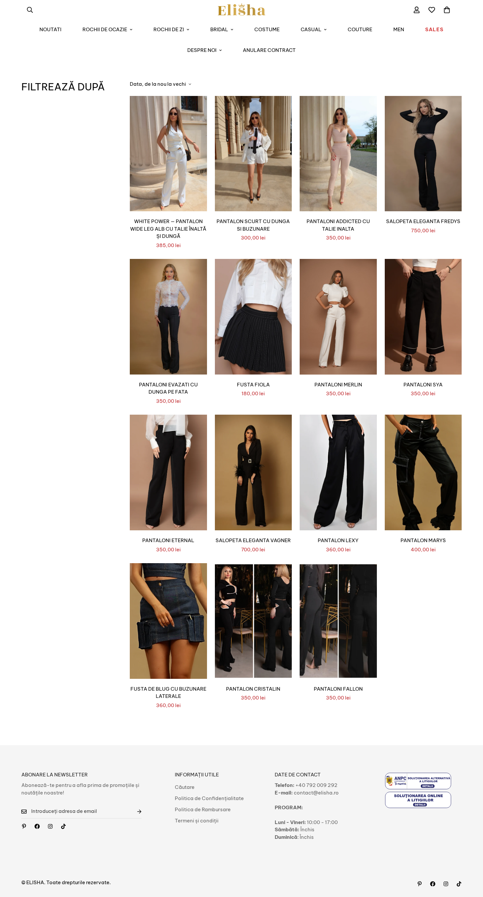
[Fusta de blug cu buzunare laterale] (168, 621)
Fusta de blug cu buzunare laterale (168, 693)
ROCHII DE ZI (168, 29)
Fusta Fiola (253, 384)
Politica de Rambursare (203, 809)
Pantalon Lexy (338, 540)
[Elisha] (50, 826)
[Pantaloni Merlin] (338, 317)
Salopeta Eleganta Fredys (423, 221)
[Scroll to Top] (470, 861)
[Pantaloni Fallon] (338, 621)
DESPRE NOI (202, 50)
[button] (446, 9)
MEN (398, 29)
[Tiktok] (63, 826)
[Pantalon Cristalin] (253, 621)
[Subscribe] (134, 811)
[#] (24, 826)
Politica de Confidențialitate (209, 798)
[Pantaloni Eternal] (168, 472)
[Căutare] (29, 10)
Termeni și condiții (196, 820)
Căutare (185, 787)
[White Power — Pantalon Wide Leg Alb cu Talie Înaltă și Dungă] (168, 154)
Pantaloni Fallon (338, 689)
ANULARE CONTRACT (269, 50)
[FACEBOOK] (37, 826)
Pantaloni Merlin (338, 384)
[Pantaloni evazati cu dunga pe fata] (168, 317)
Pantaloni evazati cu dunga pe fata (168, 388)
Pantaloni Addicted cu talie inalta (338, 225)
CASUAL (311, 29)
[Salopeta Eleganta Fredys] (423, 154)
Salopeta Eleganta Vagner (253, 540)
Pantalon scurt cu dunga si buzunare (253, 225)
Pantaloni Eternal (168, 540)
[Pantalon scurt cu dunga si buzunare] (253, 154)
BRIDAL (219, 29)
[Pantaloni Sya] (423, 317)
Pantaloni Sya (423, 384)
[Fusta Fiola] (253, 317)
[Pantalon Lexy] (338, 472)
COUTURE (360, 29)
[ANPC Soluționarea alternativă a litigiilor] (418, 780)
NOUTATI (50, 29)
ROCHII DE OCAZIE (104, 29)
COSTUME (267, 29)
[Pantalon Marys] (423, 472)
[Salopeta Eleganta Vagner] (253, 472)
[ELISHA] (241, 9)
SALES (434, 29)
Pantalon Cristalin (253, 689)
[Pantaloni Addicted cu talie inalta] (338, 154)
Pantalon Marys (423, 540)
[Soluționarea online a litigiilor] (418, 800)
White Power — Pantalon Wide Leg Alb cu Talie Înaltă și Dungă (168, 228)
